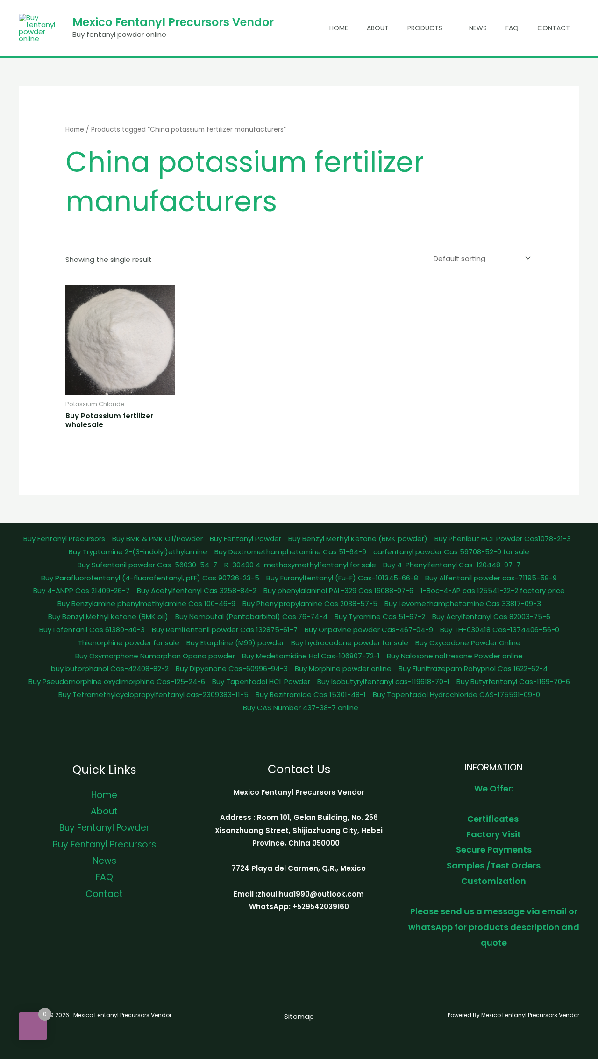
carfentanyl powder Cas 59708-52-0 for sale (451, 552)
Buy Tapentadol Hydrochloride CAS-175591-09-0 (456, 694)
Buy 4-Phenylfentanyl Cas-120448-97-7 (451, 565)
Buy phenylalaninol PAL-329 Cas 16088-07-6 (338, 590)
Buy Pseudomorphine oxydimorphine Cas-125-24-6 (116, 681)
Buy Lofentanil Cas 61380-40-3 (92, 630)
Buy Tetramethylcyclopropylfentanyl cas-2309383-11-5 (153, 694)
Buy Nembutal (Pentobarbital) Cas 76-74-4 (251, 616)
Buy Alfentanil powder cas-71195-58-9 (491, 578)
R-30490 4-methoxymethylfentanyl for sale (300, 565)
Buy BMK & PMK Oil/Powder (157, 539)
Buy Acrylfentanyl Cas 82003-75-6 (491, 616)
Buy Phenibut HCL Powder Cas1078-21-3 (502, 539)
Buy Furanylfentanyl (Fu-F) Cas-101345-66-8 (342, 578)
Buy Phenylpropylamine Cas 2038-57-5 (309, 603)
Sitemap (299, 1016)
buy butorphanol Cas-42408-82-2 (110, 668)
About (378, 28)
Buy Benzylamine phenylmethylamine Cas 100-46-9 (146, 603)
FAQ (512, 28)
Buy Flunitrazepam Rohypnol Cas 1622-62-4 (473, 668)
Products (424, 28)
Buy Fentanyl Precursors (64, 539)
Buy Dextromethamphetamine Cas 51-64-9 (290, 552)
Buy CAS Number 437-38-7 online (300, 708)
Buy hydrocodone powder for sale (349, 643)
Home (338, 28)
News (478, 28)
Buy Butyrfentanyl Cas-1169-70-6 (513, 681)
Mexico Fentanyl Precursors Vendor (173, 22)
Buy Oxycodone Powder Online (467, 643)
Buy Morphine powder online (343, 668)
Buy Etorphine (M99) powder (235, 643)
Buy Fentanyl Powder (245, 539)
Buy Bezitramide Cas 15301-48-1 (311, 694)
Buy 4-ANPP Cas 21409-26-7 (81, 590)
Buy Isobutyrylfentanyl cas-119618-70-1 (383, 681)
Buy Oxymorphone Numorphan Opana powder (155, 656)
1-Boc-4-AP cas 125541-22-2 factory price (492, 590)
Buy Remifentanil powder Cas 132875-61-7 (225, 630)
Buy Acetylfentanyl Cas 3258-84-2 (196, 590)
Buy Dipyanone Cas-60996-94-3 (232, 668)
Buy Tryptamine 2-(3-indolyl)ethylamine (138, 552)
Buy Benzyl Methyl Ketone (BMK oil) (108, 616)
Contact (553, 28)
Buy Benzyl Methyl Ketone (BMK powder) (357, 539)
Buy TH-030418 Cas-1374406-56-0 (499, 630)
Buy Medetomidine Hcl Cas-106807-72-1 (311, 656)
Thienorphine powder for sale (128, 643)
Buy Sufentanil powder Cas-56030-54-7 (147, 565)
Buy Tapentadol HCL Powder (261, 681)
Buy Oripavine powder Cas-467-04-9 (369, 630)
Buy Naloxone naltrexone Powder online (455, 656)
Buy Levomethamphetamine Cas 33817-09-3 (462, 603)
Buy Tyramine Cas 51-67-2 (380, 616)
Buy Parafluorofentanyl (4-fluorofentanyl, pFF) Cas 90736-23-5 (150, 578)
